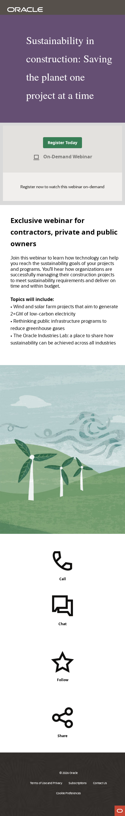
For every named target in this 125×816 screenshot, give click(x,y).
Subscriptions (78, 783)
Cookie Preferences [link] (68, 793)
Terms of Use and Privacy (46, 783)
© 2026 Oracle (68, 773)
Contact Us (100, 783)
